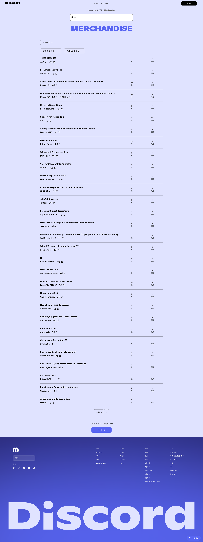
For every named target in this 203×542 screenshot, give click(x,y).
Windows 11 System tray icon (54, 152)
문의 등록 (104, 3)
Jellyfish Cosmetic (49, 199)
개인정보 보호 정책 (177, 456)
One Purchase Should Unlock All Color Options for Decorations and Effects (77, 93)
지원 (146, 452)
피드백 (96, 3)
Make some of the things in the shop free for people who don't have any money (79, 234)
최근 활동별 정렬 (73, 51)
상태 (97, 459)
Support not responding (52, 117)
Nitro (97, 456)
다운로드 (99, 452)
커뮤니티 (148, 470)
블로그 (147, 459)
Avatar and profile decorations (55, 399)
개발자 (147, 474)
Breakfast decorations (51, 70)
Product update (48, 328)
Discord (91, 10)
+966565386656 (48, 58)
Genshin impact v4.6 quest (53, 176)
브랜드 (122, 459)
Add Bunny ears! (48, 375)
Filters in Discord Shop (51, 105)
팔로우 (45, 42)
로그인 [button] (189, 3)
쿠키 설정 (173, 459)
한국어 (18, 458)
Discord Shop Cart (49, 270)
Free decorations (48, 140)
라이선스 (173, 470)
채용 (122, 456)
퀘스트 (147, 478)
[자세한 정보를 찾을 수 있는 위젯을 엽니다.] (194, 538)
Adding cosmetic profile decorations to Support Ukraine (67, 129)
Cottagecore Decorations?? (53, 340)
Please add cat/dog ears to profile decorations (63, 364)
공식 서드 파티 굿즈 (152, 481)
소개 (122, 452)
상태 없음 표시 (48, 51)
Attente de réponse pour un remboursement (62, 187)
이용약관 (173, 452)
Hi (41, 258)
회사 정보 (173, 474)
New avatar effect (49, 293)
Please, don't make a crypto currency (58, 352)
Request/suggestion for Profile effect (58, 317)
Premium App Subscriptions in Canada (59, 387)
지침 (171, 463)
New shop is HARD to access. (54, 305)
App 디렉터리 (101, 463)
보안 (146, 456)
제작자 (147, 467)
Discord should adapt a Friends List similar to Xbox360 (67, 223)
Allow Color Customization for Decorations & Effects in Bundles (71, 82)
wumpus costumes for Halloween (56, 281)
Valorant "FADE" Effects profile (55, 164)
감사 (171, 467)
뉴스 (122, 463)
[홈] (12, 3)
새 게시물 (101, 430)
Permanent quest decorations (54, 211)
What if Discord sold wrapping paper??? (60, 246)
